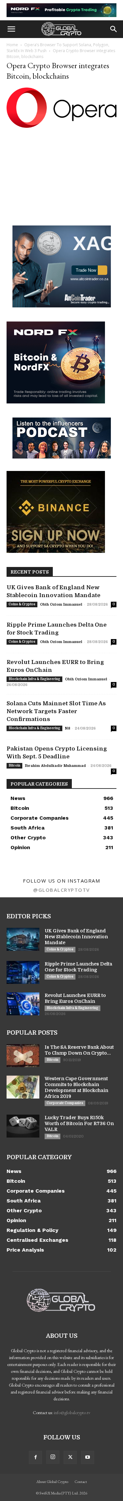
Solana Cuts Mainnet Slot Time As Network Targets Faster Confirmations (56, 711)
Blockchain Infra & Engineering (34, 679)
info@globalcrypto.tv (72, 1412)
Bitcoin (14, 765)
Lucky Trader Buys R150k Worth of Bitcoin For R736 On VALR (79, 1123)
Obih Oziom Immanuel (61, 604)
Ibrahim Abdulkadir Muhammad (55, 766)
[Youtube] (87, 1457)
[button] (11, 29)
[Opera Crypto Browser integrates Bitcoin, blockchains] (61, 126)
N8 (67, 728)
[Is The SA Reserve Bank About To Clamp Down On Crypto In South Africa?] (23, 1055)
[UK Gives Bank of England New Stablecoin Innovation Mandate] (23, 939)
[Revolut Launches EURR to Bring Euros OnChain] (23, 1003)
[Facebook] (35, 1457)
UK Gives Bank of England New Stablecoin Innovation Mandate (76, 936)
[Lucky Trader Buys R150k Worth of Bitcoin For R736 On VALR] (23, 1126)
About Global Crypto (52, 1481)
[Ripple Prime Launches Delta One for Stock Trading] (23, 972)
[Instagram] (52, 1457)
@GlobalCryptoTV (61, 890)
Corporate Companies (65, 1103)
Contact (80, 1481)
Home (12, 45)
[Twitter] (70, 1457)
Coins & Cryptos (22, 604)
